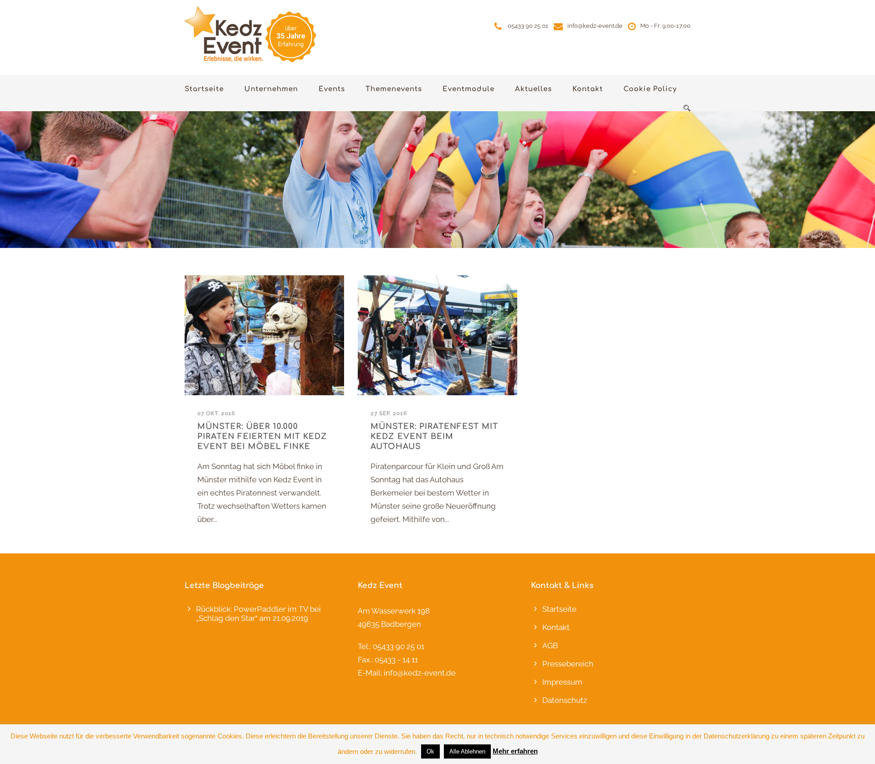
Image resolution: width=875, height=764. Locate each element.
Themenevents (393, 89)
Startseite (204, 89)
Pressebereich (567, 663)
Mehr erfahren (515, 751)
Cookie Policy (650, 89)
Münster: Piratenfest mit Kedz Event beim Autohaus (434, 436)
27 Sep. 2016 (389, 413)
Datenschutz (564, 700)
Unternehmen (271, 89)
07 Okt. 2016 (216, 413)
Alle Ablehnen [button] (467, 751)
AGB (550, 645)
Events (332, 89)
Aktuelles (533, 89)
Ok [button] (430, 751)
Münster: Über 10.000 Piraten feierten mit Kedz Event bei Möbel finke (262, 436)
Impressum (562, 682)
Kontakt (587, 89)
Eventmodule (468, 89)
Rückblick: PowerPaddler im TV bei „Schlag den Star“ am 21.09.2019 (258, 613)
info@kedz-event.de (595, 25)
